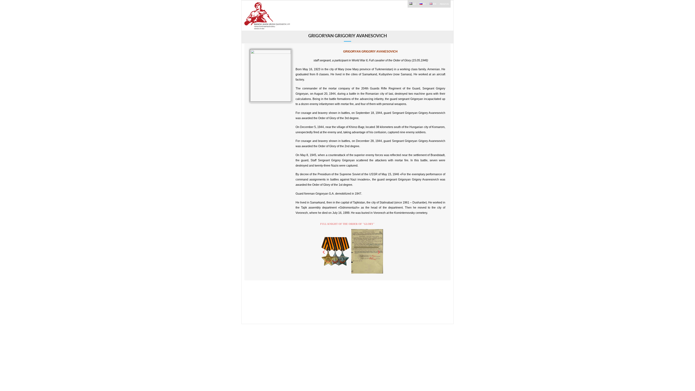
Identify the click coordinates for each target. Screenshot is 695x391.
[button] (323, 252)
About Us (444, 4)
